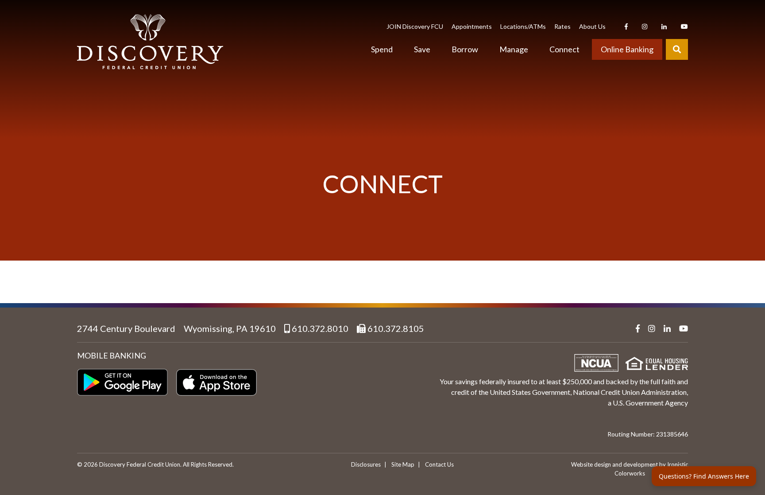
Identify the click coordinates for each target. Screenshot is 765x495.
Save (422, 49)
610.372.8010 (319, 328)
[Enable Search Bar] (677, 49)
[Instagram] (644, 26)
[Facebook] (626, 26)
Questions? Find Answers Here (704, 476)
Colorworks (629, 473)
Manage (513, 49)
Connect (564, 49)
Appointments (472, 26)
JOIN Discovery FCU (414, 26)
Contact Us (439, 464)
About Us (592, 26)
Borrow (465, 49)
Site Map (402, 464)
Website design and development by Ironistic (629, 464)
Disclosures (366, 464)
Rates (562, 26)
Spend (382, 49)
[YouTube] (684, 26)
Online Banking (627, 49)
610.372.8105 (395, 328)
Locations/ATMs (523, 26)
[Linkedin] (664, 26)
